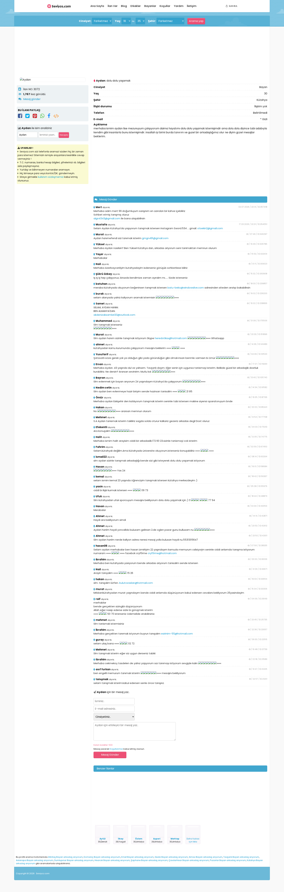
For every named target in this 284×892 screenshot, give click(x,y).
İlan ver (113, 6)
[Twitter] (27, 115)
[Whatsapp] (42, 115)
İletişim (191, 6)
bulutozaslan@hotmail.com (136, 583)
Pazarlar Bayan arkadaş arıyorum (228, 860)
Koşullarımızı (116, 748)
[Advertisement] (114, 51)
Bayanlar (150, 6)
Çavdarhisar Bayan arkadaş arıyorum (189, 860)
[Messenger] (48, 115)
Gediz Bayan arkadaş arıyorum (171, 857)
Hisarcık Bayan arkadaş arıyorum (112, 860)
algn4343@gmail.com (107, 218)
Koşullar (165, 6)
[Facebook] (20, 115)
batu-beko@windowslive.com (185, 287)
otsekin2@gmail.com (210, 228)
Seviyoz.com (42, 873)
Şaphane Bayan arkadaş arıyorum (149, 860)
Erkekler (135, 6)
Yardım (178, 6)
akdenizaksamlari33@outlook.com (114, 315)
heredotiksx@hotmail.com (171, 338)
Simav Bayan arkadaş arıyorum (205, 857)
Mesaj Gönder (108, 199)
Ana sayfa (97, 6)
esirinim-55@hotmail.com (177, 633)
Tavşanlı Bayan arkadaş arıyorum (241, 857)
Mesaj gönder (32, 99)
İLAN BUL (233, 6)
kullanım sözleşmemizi (51, 177)
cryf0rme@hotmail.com (162, 553)
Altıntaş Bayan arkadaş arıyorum (65, 857)
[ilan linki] (56, 115)
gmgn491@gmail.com (155, 238)
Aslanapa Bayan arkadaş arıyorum (34, 860)
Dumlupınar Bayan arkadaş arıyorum (74, 860)
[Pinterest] (35, 115)
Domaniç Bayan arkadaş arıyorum (102, 857)
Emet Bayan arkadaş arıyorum (137, 857)
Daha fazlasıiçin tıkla (193, 840)
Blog (124, 6)
